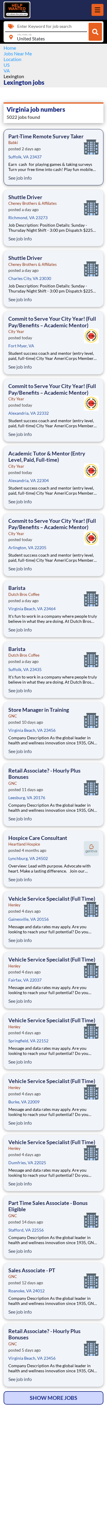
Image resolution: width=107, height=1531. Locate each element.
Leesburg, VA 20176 (26, 797)
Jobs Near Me (18, 53)
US (7, 65)
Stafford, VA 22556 (26, 1229)
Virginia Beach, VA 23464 (32, 608)
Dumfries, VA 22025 (27, 1162)
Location (12, 59)
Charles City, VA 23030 (29, 278)
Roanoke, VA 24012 (26, 1290)
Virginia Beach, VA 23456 (32, 730)
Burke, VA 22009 (24, 1101)
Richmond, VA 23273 (28, 217)
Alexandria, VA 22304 (28, 480)
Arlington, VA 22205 (27, 547)
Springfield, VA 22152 (28, 1040)
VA (7, 70)
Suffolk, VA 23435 (25, 669)
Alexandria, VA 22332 (28, 413)
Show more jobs (53, 1397)
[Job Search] (95, 32)
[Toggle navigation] (97, 10)
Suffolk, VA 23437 (25, 156)
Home (10, 48)
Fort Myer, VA (21, 345)
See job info (20, 178)
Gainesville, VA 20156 (28, 919)
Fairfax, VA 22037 (25, 979)
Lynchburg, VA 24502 (28, 858)
